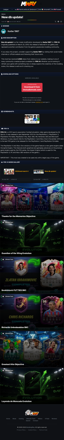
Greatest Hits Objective (13, 364)
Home (8, 418)
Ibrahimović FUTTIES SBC (14, 290)
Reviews (54, 418)
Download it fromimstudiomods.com (32, 87)
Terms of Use (43, 430)
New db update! (50, 171)
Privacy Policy (21, 430)
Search (28, 420)
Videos (40, 418)
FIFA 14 (3, 14)
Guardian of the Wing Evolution (17, 253)
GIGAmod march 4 (21, 171)
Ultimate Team (30, 418)
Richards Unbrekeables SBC (15, 327)
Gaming (21, 418)
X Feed (47, 418)
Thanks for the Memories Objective (18, 216)
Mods (14, 418)
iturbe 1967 (13, 31)
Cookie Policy (32, 430)
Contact (35, 420)
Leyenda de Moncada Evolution (17, 401)
